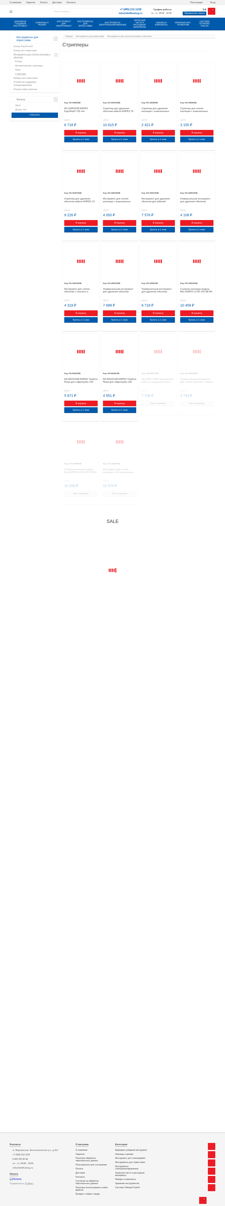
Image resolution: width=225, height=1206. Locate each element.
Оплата (43, 2)
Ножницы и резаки (124, 1154)
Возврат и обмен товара (88, 1194)
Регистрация (196, 2)
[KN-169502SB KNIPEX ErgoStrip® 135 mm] (81, 81)
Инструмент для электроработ (130, 1158)
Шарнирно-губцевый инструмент (131, 1150)
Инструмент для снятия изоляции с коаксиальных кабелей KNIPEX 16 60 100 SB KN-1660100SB (119, 200)
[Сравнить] (66, 146)
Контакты (71, 2)
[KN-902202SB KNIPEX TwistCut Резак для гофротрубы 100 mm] (81, 351)
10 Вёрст (29, 1183)
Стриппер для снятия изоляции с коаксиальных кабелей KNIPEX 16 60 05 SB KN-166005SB (195, 110)
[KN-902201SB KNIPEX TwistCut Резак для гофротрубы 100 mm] (119, 351)
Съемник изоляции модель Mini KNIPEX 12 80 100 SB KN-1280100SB (196, 290)
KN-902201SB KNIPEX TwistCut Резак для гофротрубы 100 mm (119, 380)
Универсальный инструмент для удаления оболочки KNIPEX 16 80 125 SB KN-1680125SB (195, 200)
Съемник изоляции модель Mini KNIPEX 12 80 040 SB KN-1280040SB (80, 471)
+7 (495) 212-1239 (130, 9)
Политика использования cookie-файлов (92, 1188)
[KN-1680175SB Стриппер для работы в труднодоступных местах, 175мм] (158, 351)
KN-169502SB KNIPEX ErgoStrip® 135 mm (76, 109)
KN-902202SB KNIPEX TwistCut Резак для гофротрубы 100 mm (81, 380)
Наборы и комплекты (125, 1179)
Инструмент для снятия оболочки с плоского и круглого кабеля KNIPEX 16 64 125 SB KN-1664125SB (80, 290)
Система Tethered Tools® (127, 1187)
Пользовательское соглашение (91, 1165)
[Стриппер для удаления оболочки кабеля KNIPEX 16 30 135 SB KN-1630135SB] (81, 171)
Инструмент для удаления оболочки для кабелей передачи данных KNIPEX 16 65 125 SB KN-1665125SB (157, 200)
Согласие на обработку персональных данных (87, 1182)
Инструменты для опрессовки (130, 1162)
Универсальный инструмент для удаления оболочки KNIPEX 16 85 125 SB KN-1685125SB (118, 290)
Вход (212, 2)
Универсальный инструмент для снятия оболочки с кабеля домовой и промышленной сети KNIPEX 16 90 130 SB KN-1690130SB (196, 380)
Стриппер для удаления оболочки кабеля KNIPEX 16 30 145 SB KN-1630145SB (118, 110)
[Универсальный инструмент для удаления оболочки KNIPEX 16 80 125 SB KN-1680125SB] (197, 171)
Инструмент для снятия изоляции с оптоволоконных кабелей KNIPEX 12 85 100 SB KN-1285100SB (119, 471)
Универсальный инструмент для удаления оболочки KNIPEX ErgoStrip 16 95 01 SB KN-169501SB (157, 290)
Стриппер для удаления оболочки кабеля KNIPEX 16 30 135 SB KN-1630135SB (79, 200)
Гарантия (30, 2)
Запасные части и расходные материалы (129, 1174)
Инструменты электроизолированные (126, 1167)
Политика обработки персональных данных (87, 1159)
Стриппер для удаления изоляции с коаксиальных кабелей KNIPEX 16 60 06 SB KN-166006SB (157, 110)
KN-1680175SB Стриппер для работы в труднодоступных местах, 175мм (157, 380)
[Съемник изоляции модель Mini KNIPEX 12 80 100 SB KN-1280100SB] (197, 261)
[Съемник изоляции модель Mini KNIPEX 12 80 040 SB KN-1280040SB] (81, 441)
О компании (15, 2)
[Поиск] (108, 11)
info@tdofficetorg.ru (130, 13)
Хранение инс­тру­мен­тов (127, 1183)
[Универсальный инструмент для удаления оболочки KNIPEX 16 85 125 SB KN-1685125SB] (119, 261)
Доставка (57, 2)
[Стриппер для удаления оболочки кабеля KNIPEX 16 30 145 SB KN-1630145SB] (119, 81)
